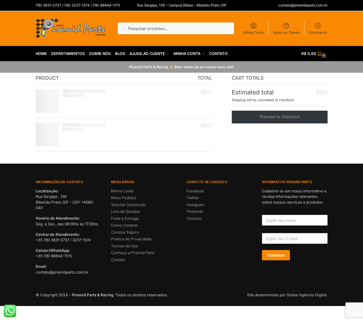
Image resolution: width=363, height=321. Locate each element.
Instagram (195, 308)
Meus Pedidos (123, 301)
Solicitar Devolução (128, 308)
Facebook (195, 294)
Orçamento (318, 32)
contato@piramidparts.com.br (303, 5)
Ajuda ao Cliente (286, 32)
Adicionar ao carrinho (70, 220)
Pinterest (195, 315)
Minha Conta (253, 32)
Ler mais (152, 220)
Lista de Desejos (125, 315)
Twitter (193, 301)
